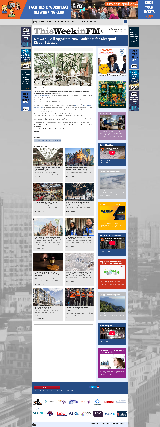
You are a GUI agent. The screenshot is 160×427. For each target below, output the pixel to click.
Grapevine (50, 22)
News (45, 49)
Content (41, 22)
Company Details (95, 423)
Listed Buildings (46, 140)
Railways (37, 140)
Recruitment (65, 22)
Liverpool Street (56, 140)
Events (57, 22)
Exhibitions (76, 22)
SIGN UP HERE (47, 387)
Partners (85, 22)
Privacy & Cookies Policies (119, 423)
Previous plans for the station (41, 95)
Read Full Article (40, 177)
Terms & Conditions (106, 423)
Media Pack (93, 22)
